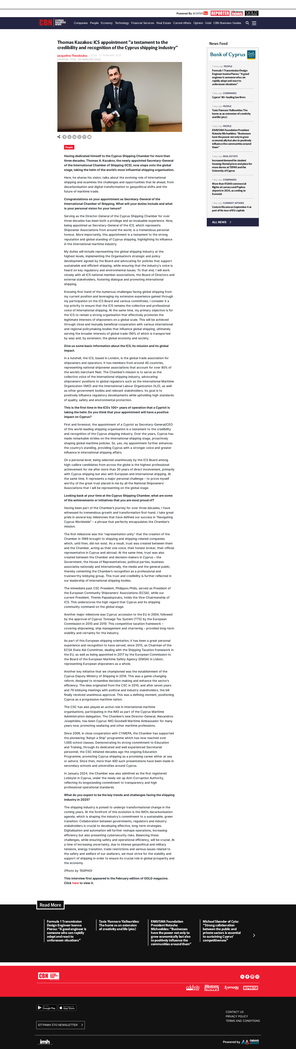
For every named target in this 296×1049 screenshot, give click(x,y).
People (69, 147)
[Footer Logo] (49, 976)
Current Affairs (233, 203)
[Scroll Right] (253, 935)
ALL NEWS (219, 222)
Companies (230, 93)
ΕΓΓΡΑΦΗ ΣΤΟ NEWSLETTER (58, 1025)
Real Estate (230, 156)
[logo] (53, 23)
